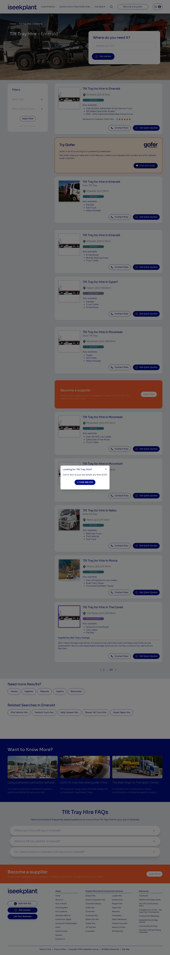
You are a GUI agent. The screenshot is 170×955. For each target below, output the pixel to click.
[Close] (106, 469)
